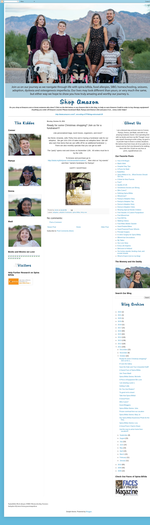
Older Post (105, 227)
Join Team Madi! (125, 373)
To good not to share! (126, 392)
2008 (120, 471)
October (123, 356)
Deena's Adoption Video (126, 207)
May (121, 448)
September (124, 435)
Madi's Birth (121, 163)
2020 (120, 318)
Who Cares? (121, 190)
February (123, 457)
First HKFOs (121, 218)
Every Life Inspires (124, 246)
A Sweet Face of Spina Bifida (130, 370)
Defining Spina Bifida (125, 193)
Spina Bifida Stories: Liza (128, 423)
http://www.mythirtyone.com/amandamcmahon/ (67, 160)
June (122, 445)
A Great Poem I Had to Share (129, 426)
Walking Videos (123, 221)
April (121, 451)
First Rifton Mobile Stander (127, 224)
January (123, 460)
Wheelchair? (122, 196)
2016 (120, 331)
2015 (120, 334)
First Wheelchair (123, 215)
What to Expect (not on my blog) (128, 256)
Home (78, 227)
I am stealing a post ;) (127, 383)
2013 (120, 340)
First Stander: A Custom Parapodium (130, 212)
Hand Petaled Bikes (124, 226)
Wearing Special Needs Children (129, 210)
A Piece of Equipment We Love (130, 380)
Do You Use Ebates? (127, 389)
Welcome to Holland (124, 248)
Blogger (89, 511)
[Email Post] (71, 210)
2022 (120, 312)
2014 (120, 337)
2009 (120, 468)
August (122, 438)
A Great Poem (124, 399)
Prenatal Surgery (123, 232)
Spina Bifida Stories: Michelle (130, 376)
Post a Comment (55, 222)
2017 (120, 328)
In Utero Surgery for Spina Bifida (129, 235)
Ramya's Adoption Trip (125, 201)
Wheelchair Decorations (126, 237)
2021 (120, 315)
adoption (55, 212)
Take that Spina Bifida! (127, 395)
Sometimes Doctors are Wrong (128, 188)
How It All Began (123, 161)
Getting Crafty (124, 386)
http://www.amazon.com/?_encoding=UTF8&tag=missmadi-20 (79, 114)
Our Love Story (122, 243)
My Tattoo (120, 240)
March (122, 454)
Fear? (119, 182)
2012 (120, 344)
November (124, 353)
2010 (120, 464)
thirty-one (84, 212)
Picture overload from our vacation (131, 411)
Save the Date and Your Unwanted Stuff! (134, 367)
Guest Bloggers (125, 405)
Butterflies (121, 172)
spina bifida (76, 212)
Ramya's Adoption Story (126, 199)
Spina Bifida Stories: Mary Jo (129, 414)
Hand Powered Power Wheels (128, 229)
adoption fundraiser (65, 212)
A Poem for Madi (123, 169)
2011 (120, 347)
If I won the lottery (125, 364)
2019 (120, 321)
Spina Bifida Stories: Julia (128, 408)
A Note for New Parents (125, 179)
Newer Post (51, 227)
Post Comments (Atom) (65, 231)
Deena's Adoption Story (125, 204)
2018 (120, 325)
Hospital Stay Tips (124, 166)
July (121, 441)
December (124, 349)
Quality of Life (122, 185)
